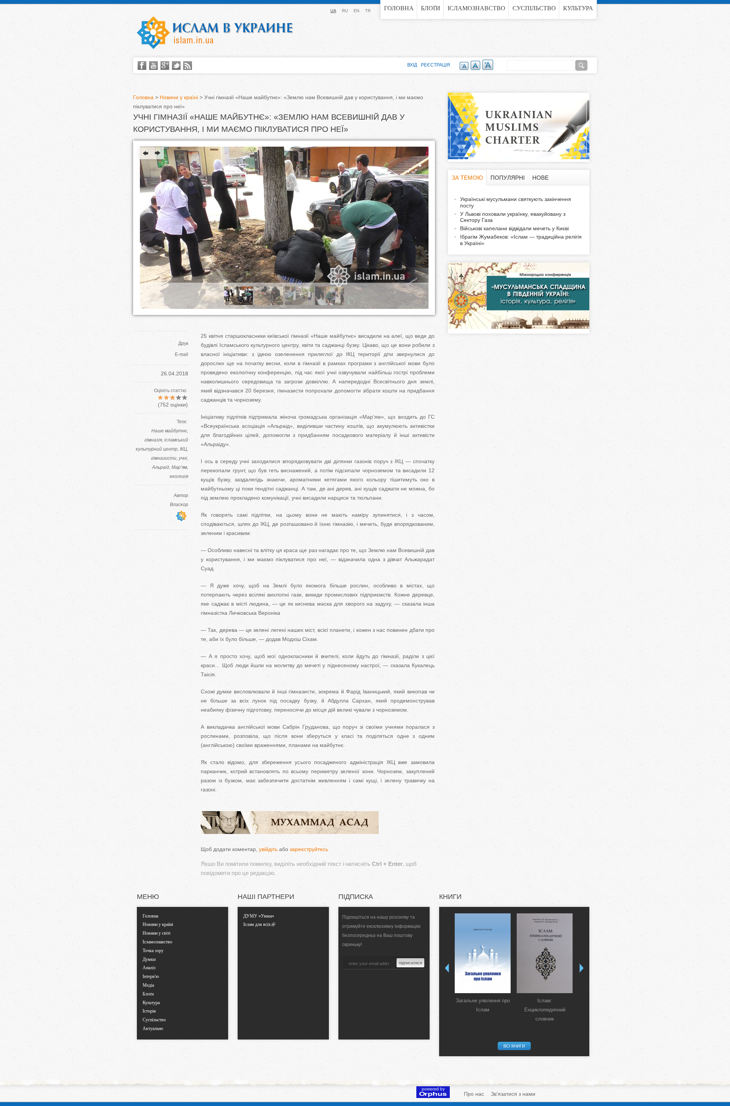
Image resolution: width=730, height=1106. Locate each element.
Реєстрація (435, 65)
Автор (181, 495)
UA (333, 10)
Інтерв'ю (151, 976)
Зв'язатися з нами (513, 1094)
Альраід (160, 467)
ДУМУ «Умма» (258, 916)
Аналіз (149, 967)
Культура (578, 8)
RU (345, 10)
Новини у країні (179, 97)
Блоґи (430, 8)
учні (183, 458)
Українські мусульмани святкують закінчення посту (515, 202)
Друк (183, 343)
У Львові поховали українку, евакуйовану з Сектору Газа (512, 217)
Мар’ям (179, 467)
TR (368, 10)
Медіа (148, 985)
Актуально (153, 1028)
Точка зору (153, 950)
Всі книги (514, 1046)
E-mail (181, 354)
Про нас (474, 1094)
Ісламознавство (476, 8)
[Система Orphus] (433, 1096)
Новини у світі (156, 933)
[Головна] (215, 32)
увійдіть (268, 849)
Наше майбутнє (169, 431)
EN (356, 10)
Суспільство (534, 8)
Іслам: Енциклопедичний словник (544, 1010)
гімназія (153, 440)
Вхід (412, 65)
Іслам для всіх (257, 924)
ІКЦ (183, 449)
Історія (149, 1011)
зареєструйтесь (309, 849)
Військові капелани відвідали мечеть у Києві (514, 228)
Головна (399, 8)
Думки (149, 959)
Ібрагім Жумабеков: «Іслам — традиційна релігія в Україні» (521, 240)
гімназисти (163, 458)
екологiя (179, 476)
